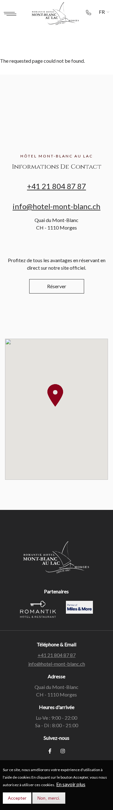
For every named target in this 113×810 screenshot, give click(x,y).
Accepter (17, 798)
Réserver (56, 286)
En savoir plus (70, 784)
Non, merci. (48, 798)
